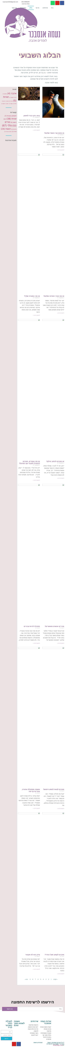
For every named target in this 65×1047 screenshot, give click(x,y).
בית (52, 8)
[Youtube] (57, 3)
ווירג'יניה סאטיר (12, 97)
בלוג (30, 8)
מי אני (37, 8)
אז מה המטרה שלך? (32, 296)
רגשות (6, 129)
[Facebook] (62, 3)
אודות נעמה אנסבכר (45, 1022)
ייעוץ (3, 101)
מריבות (13, 129)
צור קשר (14, 8)
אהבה (11, 93)
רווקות (3, 103)
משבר (11, 103)
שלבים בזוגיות (7, 131)
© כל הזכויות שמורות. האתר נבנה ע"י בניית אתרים (55, 1043)
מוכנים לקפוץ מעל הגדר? (54, 955)
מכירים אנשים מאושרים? (54, 626)
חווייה (11, 101)
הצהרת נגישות (38, 1042)
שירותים (45, 8)
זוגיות (11, 118)
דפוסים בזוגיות (10, 116)
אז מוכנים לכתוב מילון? (55, 461)
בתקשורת (23, 8)
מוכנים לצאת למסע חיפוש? (53, 789)
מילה (14, 103)
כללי (7, 125)
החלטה (5, 93)
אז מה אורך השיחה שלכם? (53, 296)
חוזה (7, 101)
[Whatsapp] (53, 3)
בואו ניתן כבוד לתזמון (32, 116)
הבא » (26, 979)
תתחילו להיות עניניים (32, 626)
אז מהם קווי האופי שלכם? (54, 133)
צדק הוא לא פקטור (32, 955)
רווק (7, 103)
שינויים (14, 131)
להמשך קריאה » (60, 150)
